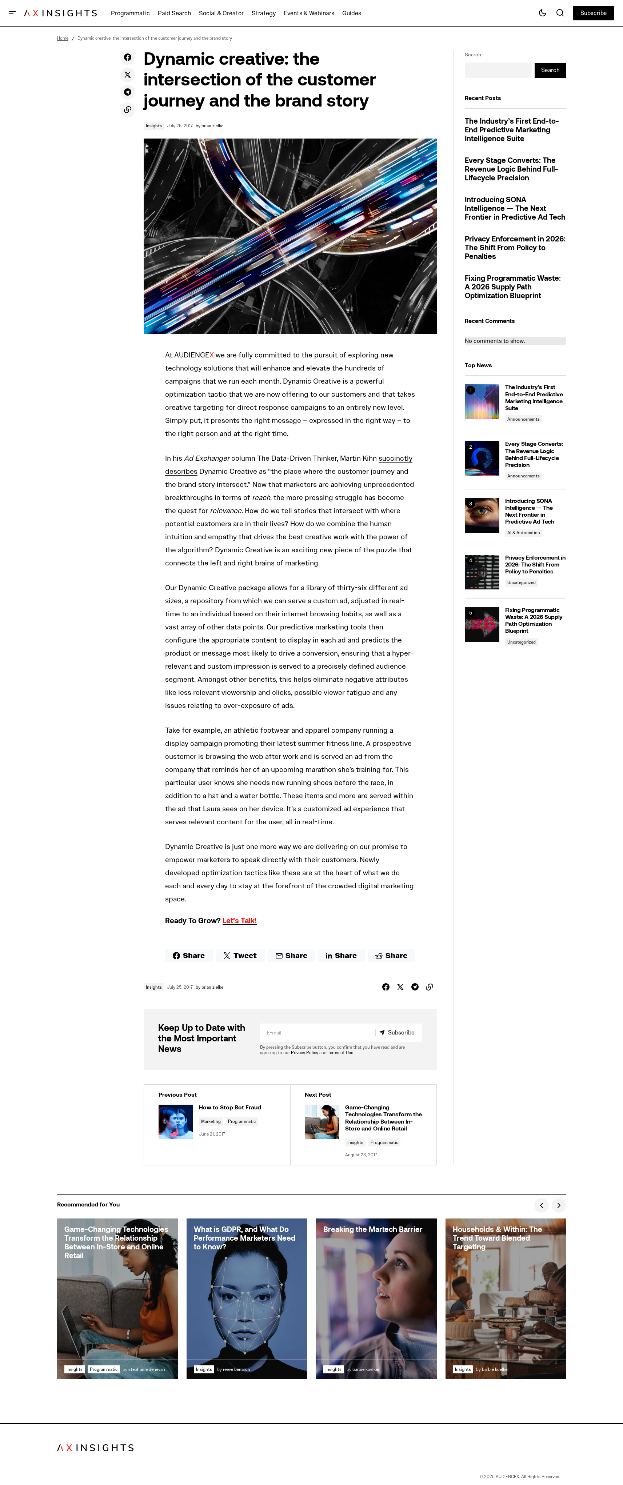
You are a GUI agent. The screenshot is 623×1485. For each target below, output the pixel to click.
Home (62, 38)
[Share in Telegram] (127, 92)
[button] (12, 13)
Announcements (523, 419)
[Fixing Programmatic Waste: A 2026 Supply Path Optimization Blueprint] (482, 624)
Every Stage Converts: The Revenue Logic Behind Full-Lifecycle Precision (511, 170)
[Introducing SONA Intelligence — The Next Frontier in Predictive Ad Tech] (482, 515)
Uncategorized (521, 582)
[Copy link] (127, 110)
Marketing (211, 1121)
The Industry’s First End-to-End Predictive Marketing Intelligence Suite (512, 131)
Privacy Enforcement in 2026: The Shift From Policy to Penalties (515, 248)
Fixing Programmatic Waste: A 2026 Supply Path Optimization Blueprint (513, 288)
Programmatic (242, 1121)
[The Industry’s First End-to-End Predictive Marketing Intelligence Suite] (482, 401)
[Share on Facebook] (127, 57)
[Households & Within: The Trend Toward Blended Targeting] (506, 1299)
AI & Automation (523, 532)
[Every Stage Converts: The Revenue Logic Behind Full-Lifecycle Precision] (482, 458)
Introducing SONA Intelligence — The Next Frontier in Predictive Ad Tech (515, 209)
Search (473, 55)
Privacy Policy (304, 1052)
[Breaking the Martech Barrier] (376, 1299)
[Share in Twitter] (127, 75)
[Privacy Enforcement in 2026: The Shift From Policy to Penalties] (482, 572)
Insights (154, 125)
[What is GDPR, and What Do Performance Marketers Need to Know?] (247, 1299)
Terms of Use (340, 1052)
